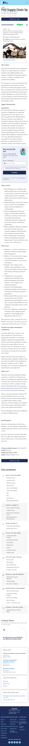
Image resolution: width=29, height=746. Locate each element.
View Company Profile (9, 60)
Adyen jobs (6, 683)
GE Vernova (6, 655)
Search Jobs (3, 724)
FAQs (2, 721)
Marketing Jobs (13, 728)
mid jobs (5, 681)
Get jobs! (14, 172)
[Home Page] (5, 3)
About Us (3, 719)
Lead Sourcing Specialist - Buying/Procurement (10, 661)
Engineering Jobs (14, 726)
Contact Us (3, 735)
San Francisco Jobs (14, 721)
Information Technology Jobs (13, 731)
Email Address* (8, 161)
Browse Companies (5, 726)
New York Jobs (13, 719)
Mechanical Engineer (9, 668)
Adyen (3, 7)
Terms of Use (4, 731)
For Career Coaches (21, 727)
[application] (14, 635)
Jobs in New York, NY (9, 699)
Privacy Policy (6, 179)
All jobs (5, 686)
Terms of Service (21, 178)
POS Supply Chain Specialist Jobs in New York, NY (14, 696)
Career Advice (4, 728)
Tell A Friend (22, 729)
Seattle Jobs (12, 724)
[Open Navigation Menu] (26, 2)
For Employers (22, 719)
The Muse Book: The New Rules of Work (23, 723)
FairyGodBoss (4, 737)
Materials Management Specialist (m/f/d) (14, 653)
